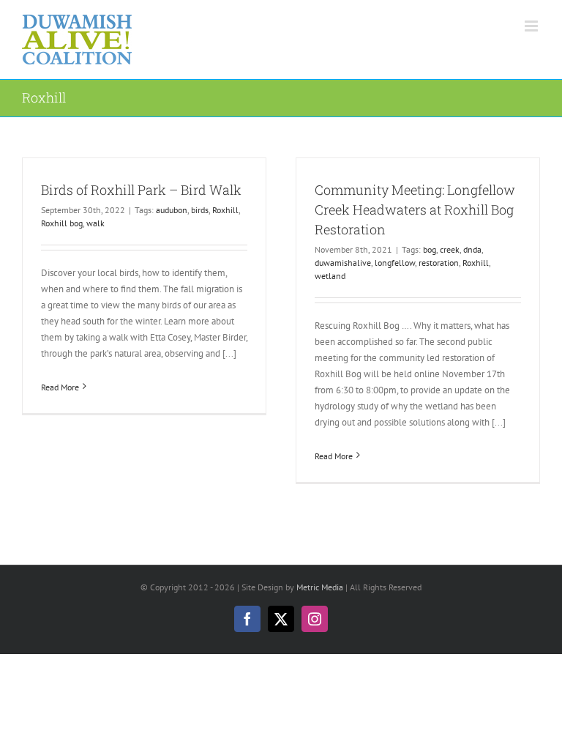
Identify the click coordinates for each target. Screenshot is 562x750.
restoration (439, 262)
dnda (472, 249)
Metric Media (319, 587)
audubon (171, 209)
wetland (330, 275)
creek (450, 249)
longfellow (395, 262)
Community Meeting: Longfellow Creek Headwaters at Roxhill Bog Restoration (415, 209)
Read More (60, 387)
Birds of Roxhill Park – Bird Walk (141, 189)
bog (429, 249)
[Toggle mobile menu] (532, 26)
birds (200, 209)
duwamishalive (343, 262)
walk (95, 223)
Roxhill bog (62, 223)
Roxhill (225, 209)
